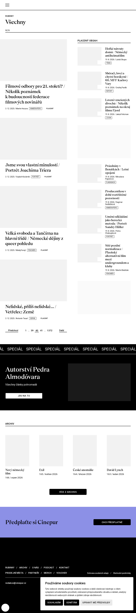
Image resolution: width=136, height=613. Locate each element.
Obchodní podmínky (122, 573)
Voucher (61, 573)
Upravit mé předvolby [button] (96, 602)
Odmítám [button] (71, 602)
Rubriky (9, 567)
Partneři (33, 573)
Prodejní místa (14, 573)
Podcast (49, 567)
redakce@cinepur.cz (15, 583)
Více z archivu (68, 492)
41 (41, 330)
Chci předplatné (112, 522)
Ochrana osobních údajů (98, 573)
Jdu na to (24, 395)
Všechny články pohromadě (21, 384)
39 (32, 330)
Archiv (23, 567)
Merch (48, 573)
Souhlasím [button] (54, 602)
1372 (49, 330)
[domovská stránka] (68, 5)
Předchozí (13, 330)
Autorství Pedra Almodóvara (27, 373)
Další (61, 330)
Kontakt (64, 567)
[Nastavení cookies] (5, 608)
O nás (35, 567)
